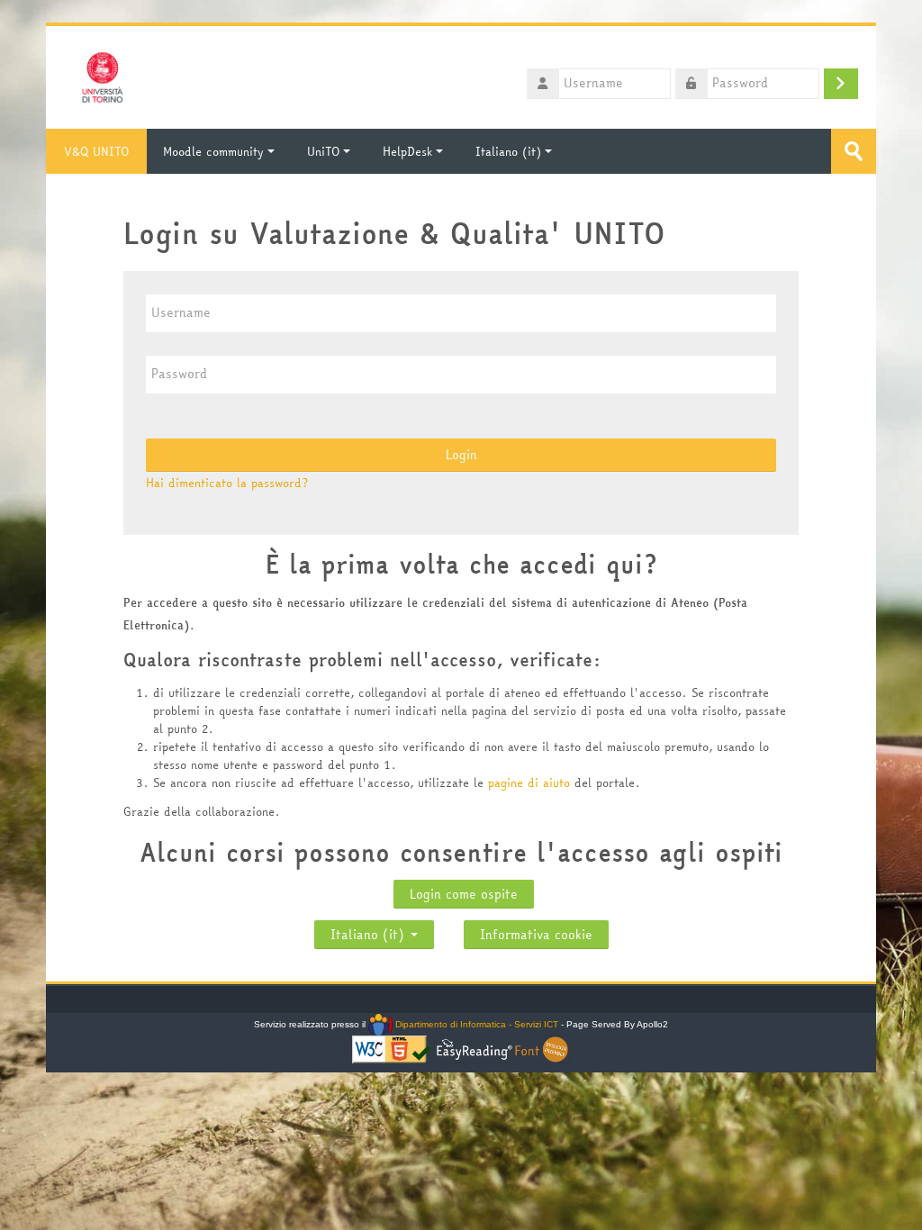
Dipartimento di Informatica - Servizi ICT (475, 1024)
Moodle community (213, 151)
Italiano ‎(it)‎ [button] (369, 930)
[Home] (102, 76)
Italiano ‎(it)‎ (508, 151)
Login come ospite (464, 894)
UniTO (323, 151)
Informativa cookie (536, 935)
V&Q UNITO (96, 151)
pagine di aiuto (531, 782)
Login (461, 455)
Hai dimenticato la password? (227, 483)
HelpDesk (407, 151)
